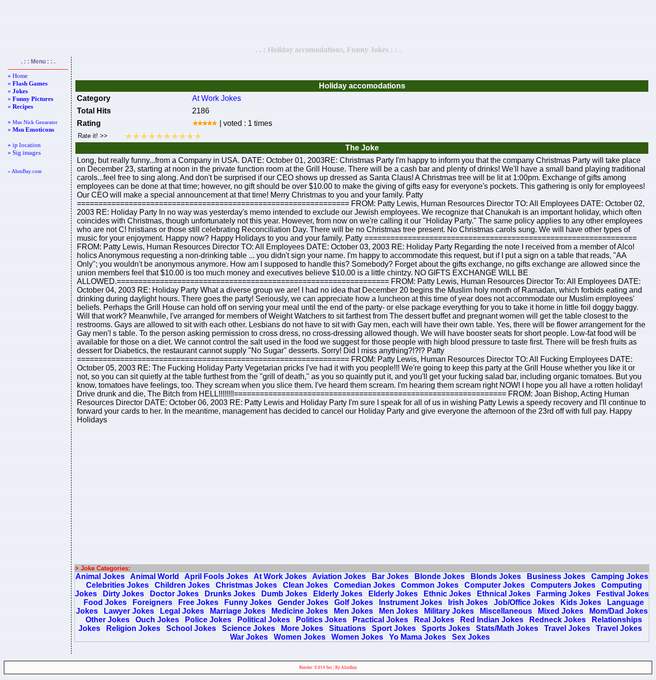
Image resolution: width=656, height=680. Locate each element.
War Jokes (249, 637)
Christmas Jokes (246, 585)
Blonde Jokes (439, 576)
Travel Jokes (567, 628)
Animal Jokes (100, 576)
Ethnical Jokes (504, 594)
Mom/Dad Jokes (618, 611)
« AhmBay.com (25, 171)
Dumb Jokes (284, 594)
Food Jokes (105, 602)
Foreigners (152, 602)
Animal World (154, 576)
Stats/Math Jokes (507, 628)
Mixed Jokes (560, 611)
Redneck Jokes (557, 620)
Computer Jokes (494, 585)
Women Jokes (300, 637)
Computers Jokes (563, 585)
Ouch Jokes (157, 620)
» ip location (24, 144)
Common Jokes (430, 585)
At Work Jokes (216, 98)
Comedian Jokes (364, 585)
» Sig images (24, 152)
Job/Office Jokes (524, 602)
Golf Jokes (353, 602)
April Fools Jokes (216, 576)
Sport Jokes (394, 628)
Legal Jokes (182, 611)
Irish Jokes (468, 602)
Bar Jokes (390, 576)
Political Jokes (263, 620)
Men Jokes (353, 611)
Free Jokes (198, 602)
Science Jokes (248, 628)
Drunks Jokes (230, 594)
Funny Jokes (248, 602)
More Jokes (302, 628)
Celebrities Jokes (117, 585)
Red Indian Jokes (491, 620)
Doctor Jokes (174, 594)
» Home (18, 75)
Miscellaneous (506, 611)
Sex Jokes (471, 637)
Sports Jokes (446, 628)
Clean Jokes (305, 585)
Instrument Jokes (410, 602)
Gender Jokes (303, 602)
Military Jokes (449, 611)
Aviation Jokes (339, 576)
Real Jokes (434, 620)
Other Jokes (107, 620)
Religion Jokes (133, 628)
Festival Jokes (622, 594)
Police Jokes (208, 620)
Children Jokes (182, 585)
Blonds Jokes (496, 576)
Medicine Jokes (299, 611)
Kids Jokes (580, 602)
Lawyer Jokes (129, 611)
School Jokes (191, 628)
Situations (347, 628)
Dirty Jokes (123, 594)
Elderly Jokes (338, 594)
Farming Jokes (563, 594)
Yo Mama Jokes (417, 637)
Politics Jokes (321, 620)
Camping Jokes (619, 576)
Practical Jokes (380, 620)
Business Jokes (556, 576)
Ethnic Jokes (447, 594)
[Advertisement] (328, 22)
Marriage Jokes (238, 611)
